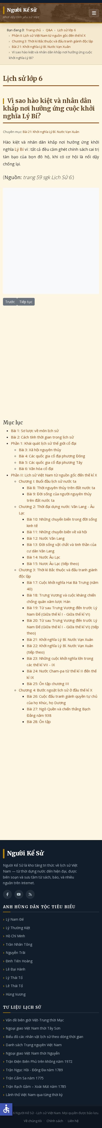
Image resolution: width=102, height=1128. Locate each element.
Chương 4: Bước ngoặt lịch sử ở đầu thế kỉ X (55, 690)
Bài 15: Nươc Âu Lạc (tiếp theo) (53, 563)
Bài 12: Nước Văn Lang (46, 538)
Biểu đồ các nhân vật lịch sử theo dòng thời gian (44, 1036)
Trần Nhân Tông (19, 944)
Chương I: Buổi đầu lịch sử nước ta (47, 481)
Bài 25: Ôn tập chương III (48, 683)
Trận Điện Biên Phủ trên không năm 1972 (39, 1061)
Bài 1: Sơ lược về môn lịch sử (35, 430)
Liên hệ (73, 1121)
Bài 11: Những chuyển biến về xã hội (57, 531)
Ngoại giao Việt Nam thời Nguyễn (33, 1053)
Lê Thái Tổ (14, 985)
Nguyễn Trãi (15, 952)
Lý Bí (19, 149)
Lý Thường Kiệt (18, 927)
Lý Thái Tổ (14, 977)
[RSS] (30, 894)
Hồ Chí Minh (15, 936)
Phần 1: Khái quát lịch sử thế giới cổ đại (43, 443)
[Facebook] (7, 894)
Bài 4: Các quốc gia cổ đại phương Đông (52, 455)
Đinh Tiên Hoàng (19, 961)
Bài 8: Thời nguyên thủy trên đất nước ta (61, 487)
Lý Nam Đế (15, 919)
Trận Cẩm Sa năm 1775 (25, 1078)
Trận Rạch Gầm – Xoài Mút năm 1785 (36, 1086)
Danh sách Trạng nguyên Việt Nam (34, 1044)
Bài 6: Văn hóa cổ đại (36, 468)
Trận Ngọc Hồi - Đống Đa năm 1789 (34, 1069)
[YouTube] (18, 894)
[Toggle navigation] (94, 13)
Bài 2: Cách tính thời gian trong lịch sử (42, 437)
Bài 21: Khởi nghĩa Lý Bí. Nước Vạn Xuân (51, 131)
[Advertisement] (51, 241)
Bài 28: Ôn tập (39, 721)
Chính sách (55, 1121)
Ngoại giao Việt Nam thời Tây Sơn (33, 1028)
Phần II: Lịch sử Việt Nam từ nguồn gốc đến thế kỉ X (54, 474)
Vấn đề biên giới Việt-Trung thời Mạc (35, 1020)
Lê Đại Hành (15, 969)
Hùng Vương (16, 994)
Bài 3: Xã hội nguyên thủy (40, 449)
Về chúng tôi (33, 1121)
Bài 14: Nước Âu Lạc (43, 557)
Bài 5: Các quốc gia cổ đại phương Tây (50, 462)
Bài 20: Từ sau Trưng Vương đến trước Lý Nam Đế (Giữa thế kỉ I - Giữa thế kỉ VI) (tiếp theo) (63, 626)
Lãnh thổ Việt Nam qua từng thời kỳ (34, 1094)
